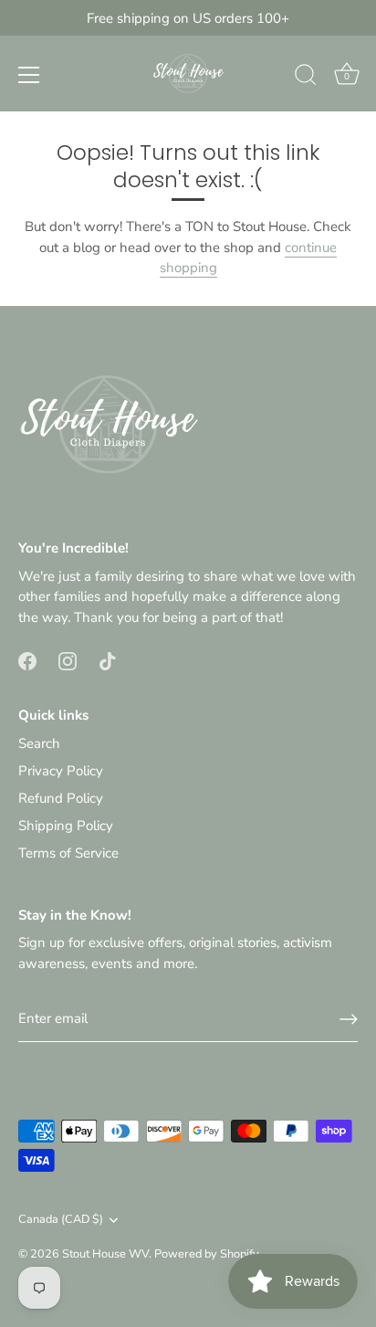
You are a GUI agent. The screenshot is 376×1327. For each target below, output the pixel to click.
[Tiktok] (108, 659)
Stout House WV (105, 1254)
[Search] (306, 78)
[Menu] (29, 75)
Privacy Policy (60, 771)
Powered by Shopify (206, 1254)
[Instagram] (67, 659)
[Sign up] (348, 1019)
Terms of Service (68, 853)
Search (39, 743)
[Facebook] (27, 659)
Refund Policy (60, 798)
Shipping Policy (65, 825)
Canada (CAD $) (60, 1220)
